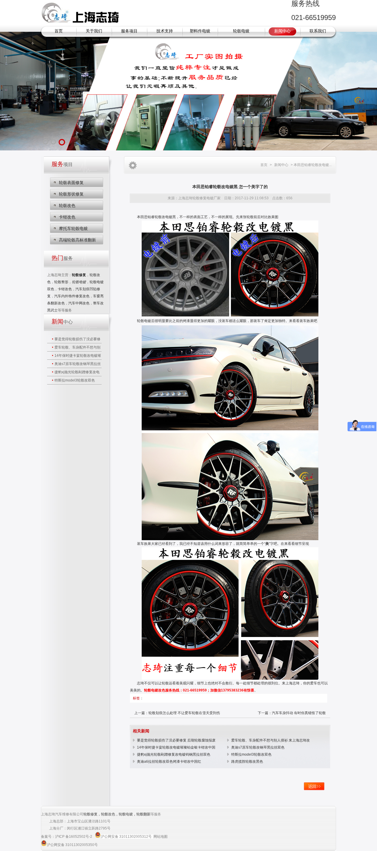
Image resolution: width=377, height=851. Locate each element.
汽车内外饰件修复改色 (72, 296)
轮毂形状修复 (71, 194)
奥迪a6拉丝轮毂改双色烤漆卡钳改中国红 (169, 761)
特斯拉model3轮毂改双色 (74, 380)
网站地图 (160, 837)
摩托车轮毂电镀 (73, 228)
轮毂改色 (67, 205)
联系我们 (318, 31)
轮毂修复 (90, 814)
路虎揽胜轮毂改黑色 (247, 761)
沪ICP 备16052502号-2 (74, 837)
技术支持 (164, 31)
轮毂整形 (61, 282)
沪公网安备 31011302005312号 (126, 837)
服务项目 (129, 31)
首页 (58, 31)
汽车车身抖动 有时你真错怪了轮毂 (299, 713)
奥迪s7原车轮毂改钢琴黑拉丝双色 (258, 747)
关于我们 (94, 31)
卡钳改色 (67, 217)
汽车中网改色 (79, 303)
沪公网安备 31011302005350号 (72, 845)
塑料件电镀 (200, 31)
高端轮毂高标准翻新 (77, 240)
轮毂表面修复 (71, 182)
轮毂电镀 (241, 31)
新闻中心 (282, 31)
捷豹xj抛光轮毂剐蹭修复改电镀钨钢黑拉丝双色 (173, 754)
